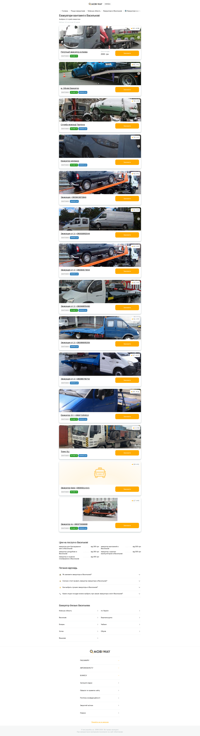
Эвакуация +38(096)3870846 (73, 197)
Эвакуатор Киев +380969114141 (75, 488)
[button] (138, 37)
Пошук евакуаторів (78, 11)
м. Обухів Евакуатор (70, 88)
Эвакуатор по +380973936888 (74, 524)
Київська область (94, 11)
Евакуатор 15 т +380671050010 (75, 415)
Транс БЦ (65, 451)
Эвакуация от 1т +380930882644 (75, 233)
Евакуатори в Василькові (112, 11)
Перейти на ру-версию (100, 722)
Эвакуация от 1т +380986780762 (75, 379)
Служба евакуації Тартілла (73, 124)
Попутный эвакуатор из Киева (74, 52)
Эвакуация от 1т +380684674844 (75, 270)
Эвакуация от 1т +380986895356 (75, 342)
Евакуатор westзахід (70, 161)
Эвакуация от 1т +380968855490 (75, 306)
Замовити (127, 53)
